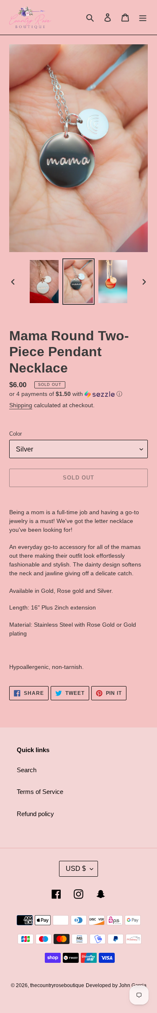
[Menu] (143, 17)
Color (15, 434)
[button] (65, 394)
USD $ (76, 868)
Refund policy (35, 813)
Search (26, 769)
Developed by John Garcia (116, 985)
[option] (44, 281)
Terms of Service (40, 791)
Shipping (20, 405)
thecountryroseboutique (57, 985)
